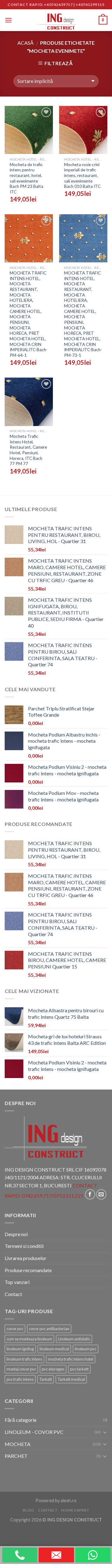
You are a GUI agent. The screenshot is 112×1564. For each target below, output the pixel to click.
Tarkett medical (71, 1379)
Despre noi (16, 1234)
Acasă (25, 43)
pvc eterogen (53, 1369)
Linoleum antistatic (74, 1338)
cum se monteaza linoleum (29, 1338)
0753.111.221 (68, 1196)
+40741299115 (90, 4)
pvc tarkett (79, 1369)
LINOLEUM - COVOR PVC (34, 1432)
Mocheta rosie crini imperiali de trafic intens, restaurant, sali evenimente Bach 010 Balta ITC (82, 175)
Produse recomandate (28, 1270)
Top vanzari (17, 1282)
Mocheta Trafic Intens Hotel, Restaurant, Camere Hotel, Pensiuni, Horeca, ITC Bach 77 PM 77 (28, 450)
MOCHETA (17, 1444)
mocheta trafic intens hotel (70, 1359)
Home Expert (75, 1510)
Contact (13, 1294)
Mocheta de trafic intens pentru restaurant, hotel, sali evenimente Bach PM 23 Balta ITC (26, 178)
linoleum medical (54, 1348)
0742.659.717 (37, 1196)
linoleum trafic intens (24, 1359)
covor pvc (15, 1328)
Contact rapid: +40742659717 (39, 4)
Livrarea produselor (25, 1258)
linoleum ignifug (20, 1348)
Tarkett (45, 1379)
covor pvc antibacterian (49, 1328)
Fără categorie (20, 1420)
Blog (28, 1510)
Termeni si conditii (24, 1246)
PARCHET (16, 1456)
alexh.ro (69, 1500)
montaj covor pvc (21, 1369)
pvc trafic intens (20, 1379)
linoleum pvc (85, 1348)
